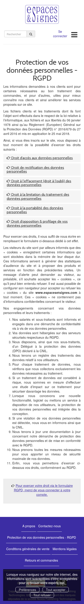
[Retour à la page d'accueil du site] (42, 14)
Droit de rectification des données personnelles (35, 169)
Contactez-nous (49, 526)
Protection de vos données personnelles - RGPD (41, 537)
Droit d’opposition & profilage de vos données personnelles (37, 223)
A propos (28, 526)
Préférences (27, 589)
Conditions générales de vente (28, 549)
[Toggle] (74, 33)
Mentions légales (65, 549)
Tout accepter (55, 589)
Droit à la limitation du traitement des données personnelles (38, 196)
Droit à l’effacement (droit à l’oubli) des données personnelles (39, 183)
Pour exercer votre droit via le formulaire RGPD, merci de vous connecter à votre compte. (43, 490)
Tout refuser (42, 595)
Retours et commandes (41, 560)
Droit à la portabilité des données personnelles (35, 210)
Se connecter (60, 33)
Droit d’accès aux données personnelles (41, 158)
